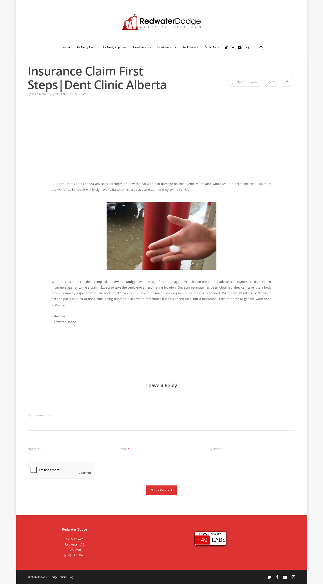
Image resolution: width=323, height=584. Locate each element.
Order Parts (212, 47)
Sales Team (38, 94)
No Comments (247, 82)
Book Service (190, 47)
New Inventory (142, 47)
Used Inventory (166, 47)
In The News (77, 94)
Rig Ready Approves (114, 47)
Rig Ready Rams (86, 47)
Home (66, 47)
